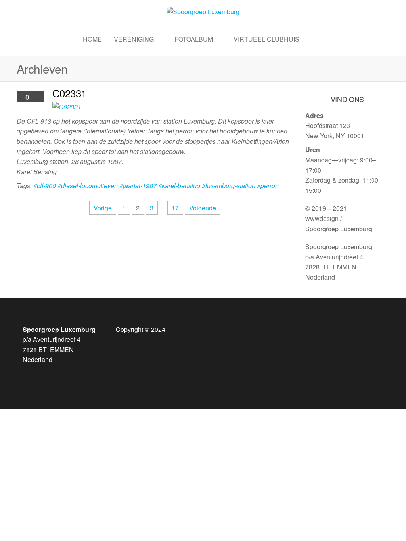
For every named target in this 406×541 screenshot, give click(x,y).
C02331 (69, 93)
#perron (268, 185)
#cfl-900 (44, 185)
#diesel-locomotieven (87, 185)
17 (175, 207)
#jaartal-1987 (138, 185)
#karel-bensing (179, 185)
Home (92, 39)
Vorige (103, 207)
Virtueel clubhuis (266, 39)
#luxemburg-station (228, 185)
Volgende (202, 207)
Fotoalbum (193, 39)
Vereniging (134, 39)
